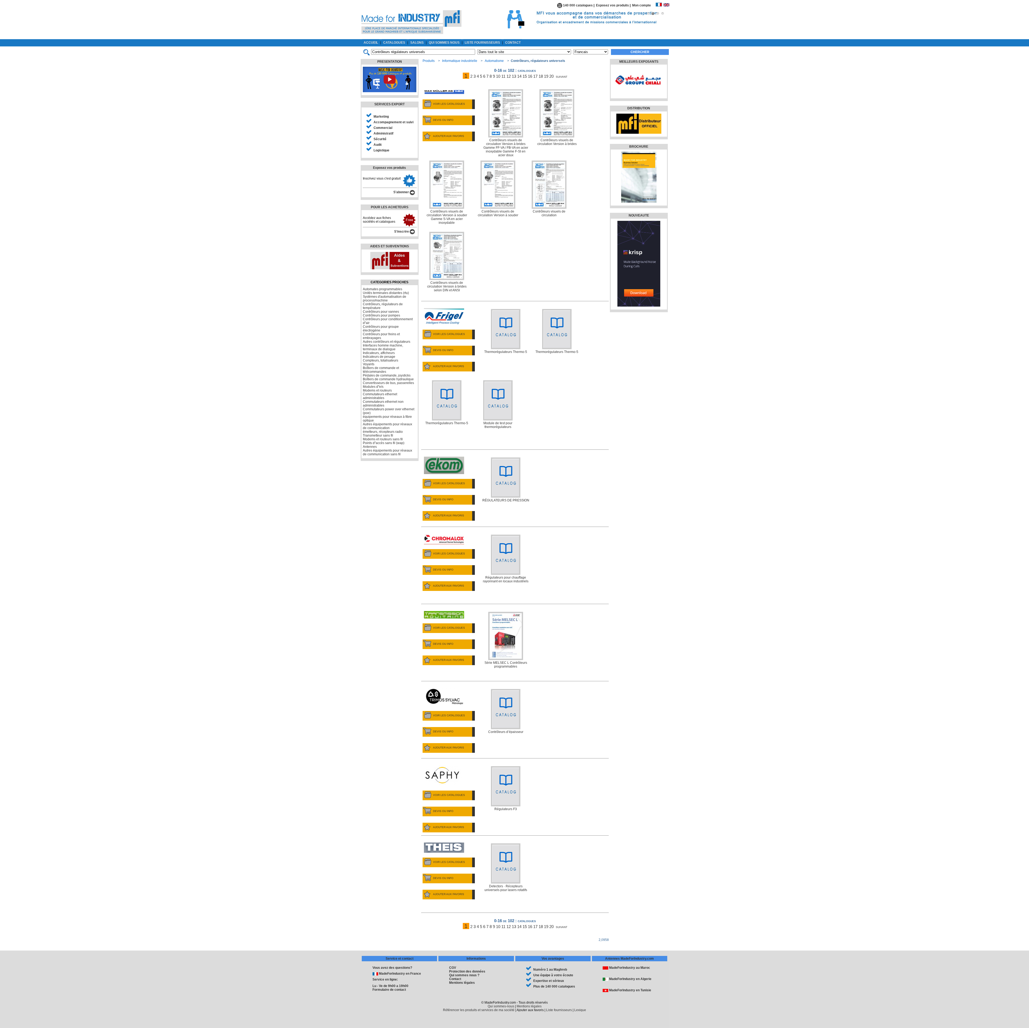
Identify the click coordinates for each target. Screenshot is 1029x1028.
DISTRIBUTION (638, 108)
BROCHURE (638, 146)
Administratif (383, 133)
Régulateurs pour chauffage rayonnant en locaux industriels (505, 579)
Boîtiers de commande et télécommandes (381, 370)
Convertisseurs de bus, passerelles (388, 383)
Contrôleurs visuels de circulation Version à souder (498, 213)
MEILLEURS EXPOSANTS (638, 62)
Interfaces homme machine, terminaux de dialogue (383, 347)
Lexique (580, 1010)
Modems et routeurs (377, 390)
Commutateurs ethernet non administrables (383, 403)
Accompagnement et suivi (393, 122)
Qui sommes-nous (501, 1006)
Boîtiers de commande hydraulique (388, 379)
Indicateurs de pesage (379, 357)
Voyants (368, 364)
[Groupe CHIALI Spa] (638, 92)
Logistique (381, 150)
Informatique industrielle (459, 61)
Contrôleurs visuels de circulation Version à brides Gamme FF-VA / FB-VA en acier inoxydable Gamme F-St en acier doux (505, 147)
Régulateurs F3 (505, 809)
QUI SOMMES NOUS (444, 42)
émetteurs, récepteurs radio (383, 432)
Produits (429, 61)
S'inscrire (402, 231)
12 (508, 76)
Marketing (381, 116)
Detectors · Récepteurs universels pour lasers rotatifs (505, 888)
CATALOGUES (394, 42)
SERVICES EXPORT (389, 104)
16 (530, 76)
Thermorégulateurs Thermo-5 (505, 352)
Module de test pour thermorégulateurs (497, 425)
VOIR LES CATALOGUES (449, 103)
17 (535, 76)
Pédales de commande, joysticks (387, 375)
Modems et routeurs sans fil (383, 439)
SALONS (417, 42)
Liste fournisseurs (559, 1010)
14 (519, 76)
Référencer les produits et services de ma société (478, 1010)
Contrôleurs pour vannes (381, 312)
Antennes (370, 447)
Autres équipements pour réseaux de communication (387, 426)
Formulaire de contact (389, 990)
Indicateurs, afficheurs (379, 353)
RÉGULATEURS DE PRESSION (505, 500)
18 (541, 76)
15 (525, 76)
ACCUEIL (371, 42)
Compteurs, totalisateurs (380, 360)
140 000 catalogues (577, 5)
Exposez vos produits (612, 5)
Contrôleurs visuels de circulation (549, 213)
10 (498, 76)
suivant (561, 76)
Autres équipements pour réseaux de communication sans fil (387, 452)
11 (503, 76)
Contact (455, 979)
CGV (452, 968)
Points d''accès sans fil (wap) (383, 443)
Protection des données (467, 971)
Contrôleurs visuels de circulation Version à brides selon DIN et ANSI (447, 286)
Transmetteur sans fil (378, 435)
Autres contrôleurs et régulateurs (386, 342)
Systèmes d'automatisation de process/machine (384, 298)
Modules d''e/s (373, 387)
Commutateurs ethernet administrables (380, 396)
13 (514, 76)
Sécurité (380, 139)
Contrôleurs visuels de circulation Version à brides (557, 142)
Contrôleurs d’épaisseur (505, 732)
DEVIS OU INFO (443, 119)
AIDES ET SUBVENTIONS (389, 246)
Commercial (383, 128)
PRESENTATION (389, 62)
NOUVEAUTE (639, 215)
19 (546, 76)
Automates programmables (382, 289)
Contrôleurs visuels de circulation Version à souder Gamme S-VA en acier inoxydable (447, 217)
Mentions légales (462, 983)
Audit (378, 145)
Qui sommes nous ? (464, 975)
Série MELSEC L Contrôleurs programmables (505, 664)
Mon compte (644, 5)
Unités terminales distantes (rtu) (386, 293)
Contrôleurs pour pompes (381, 315)
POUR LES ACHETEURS (389, 207)
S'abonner (401, 192)
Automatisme (494, 61)
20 (551, 76)
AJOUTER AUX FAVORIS (448, 136)
